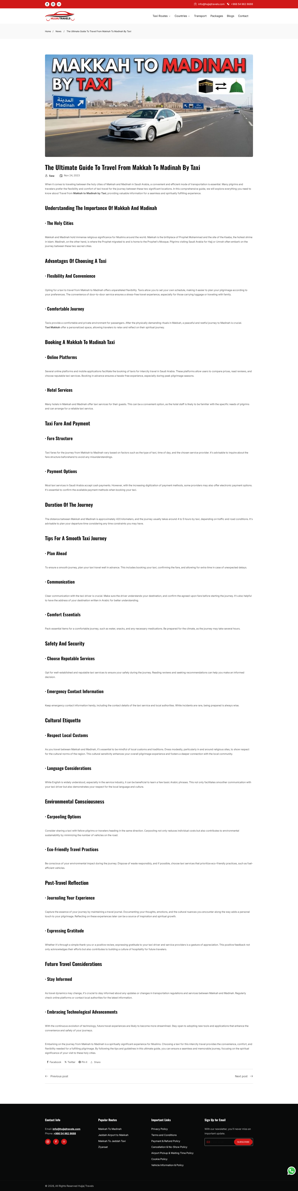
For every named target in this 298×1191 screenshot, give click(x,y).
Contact (243, 16)
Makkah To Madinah (110, 1128)
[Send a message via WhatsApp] (291, 1171)
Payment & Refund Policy (165, 1141)
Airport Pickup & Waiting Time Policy (172, 1153)
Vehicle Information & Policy (167, 1165)
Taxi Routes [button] (160, 16)
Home (48, 31)
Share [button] (97, 1062)
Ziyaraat (103, 1146)
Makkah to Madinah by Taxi (89, 193)
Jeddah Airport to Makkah (113, 1135)
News (58, 31)
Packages (216, 16)
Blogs (230, 16)
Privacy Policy (159, 1128)
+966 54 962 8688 (242, 4)
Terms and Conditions (164, 1135)
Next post (241, 1076)
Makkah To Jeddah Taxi (112, 1141)
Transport (200, 16)
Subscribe (243, 1142)
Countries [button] (181, 16)
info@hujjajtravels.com (211, 4)
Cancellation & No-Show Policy (169, 1146)
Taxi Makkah (52, 327)
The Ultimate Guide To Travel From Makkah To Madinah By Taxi (99, 31)
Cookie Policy (159, 1159)
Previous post (59, 1076)
